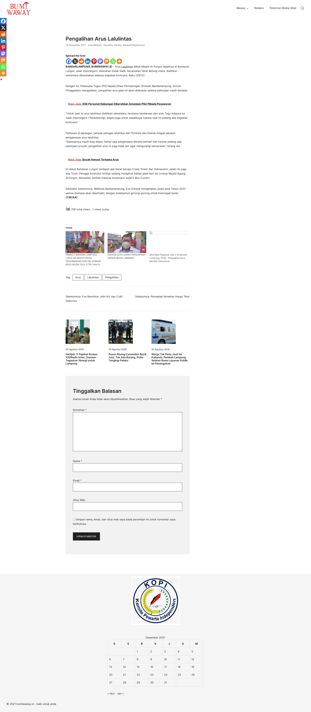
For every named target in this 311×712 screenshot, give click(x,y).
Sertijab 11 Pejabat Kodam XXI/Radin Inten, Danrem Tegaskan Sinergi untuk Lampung (81, 359)
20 (110, 674)
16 (151, 667)
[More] (119, 61)
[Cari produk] (302, 8)
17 (165, 667)
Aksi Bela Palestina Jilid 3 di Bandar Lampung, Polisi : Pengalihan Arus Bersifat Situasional (168, 258)
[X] (75, 61)
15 (138, 667)
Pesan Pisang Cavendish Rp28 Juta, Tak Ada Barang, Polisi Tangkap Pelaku (127, 357)
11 (179, 659)
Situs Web (79, 500)
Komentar (80, 409)
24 (165, 674)
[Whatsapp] (113, 61)
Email (77, 480)
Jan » (120, 693)
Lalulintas (127, 66)
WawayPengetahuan (134, 45)
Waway (240, 8)
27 (110, 682)
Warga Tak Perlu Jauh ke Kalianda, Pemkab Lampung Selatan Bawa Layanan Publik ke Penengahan (169, 359)
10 (165, 659)
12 (192, 659)
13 (110, 667)
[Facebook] (69, 61)
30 (152, 682)
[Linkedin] (88, 61)
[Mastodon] (100, 61)
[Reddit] (81, 61)
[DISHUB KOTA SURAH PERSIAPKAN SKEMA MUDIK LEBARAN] (127, 242)
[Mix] (106, 61)
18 (179, 667)
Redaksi (259, 8)
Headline (108, 45)
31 (165, 682)
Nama (77, 461)
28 (124, 682)
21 (124, 674)
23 (152, 674)
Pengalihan (112, 277)
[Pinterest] (94, 61)
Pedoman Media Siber (283, 8)
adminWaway (95, 45)
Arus (78, 277)
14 (124, 667)
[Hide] (1, 79)
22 (138, 674)
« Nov (111, 693)
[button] (203, 37)
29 (138, 682)
